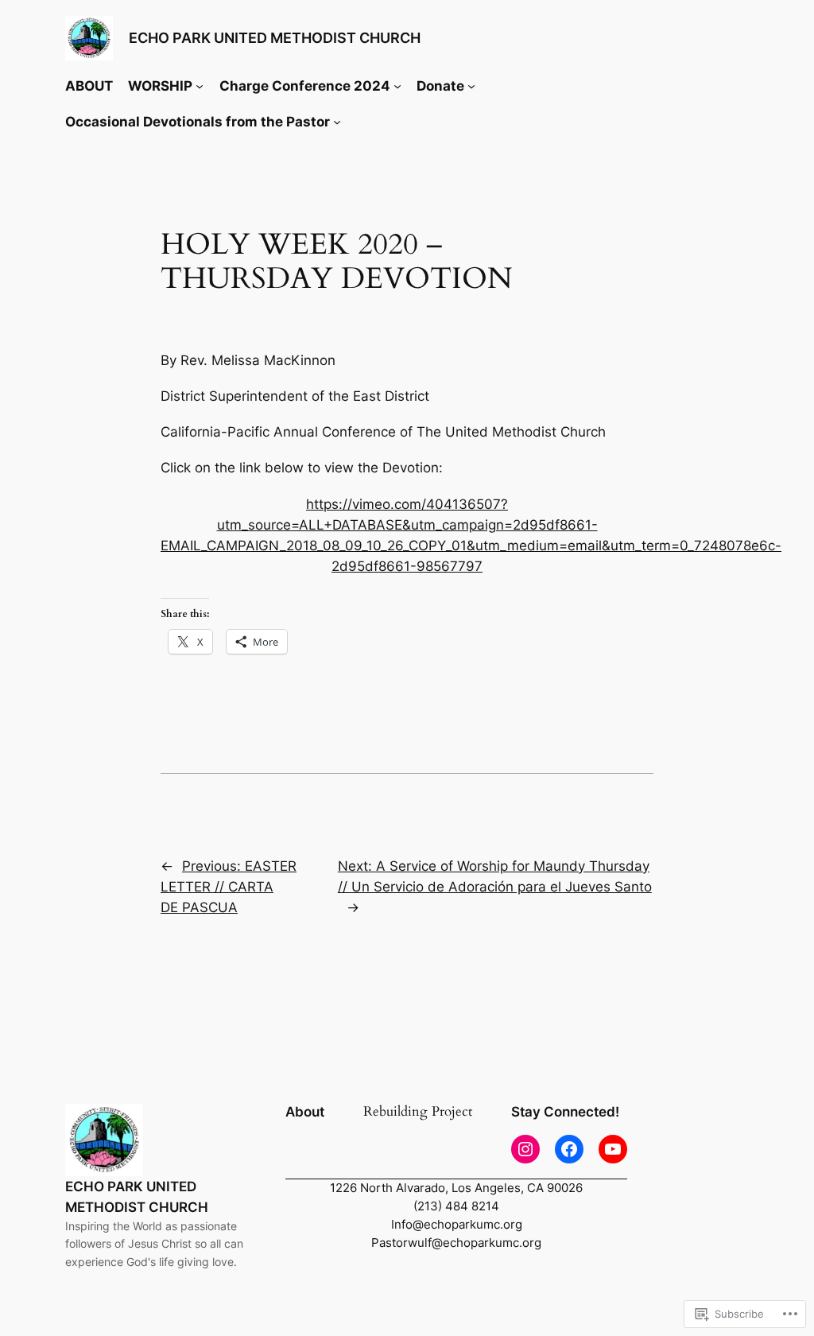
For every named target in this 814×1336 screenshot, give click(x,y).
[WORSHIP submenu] (200, 86)
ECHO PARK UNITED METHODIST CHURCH (275, 37)
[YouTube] (613, 1149)
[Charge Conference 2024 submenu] (397, 86)
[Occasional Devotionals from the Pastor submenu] (337, 122)
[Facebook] (569, 1149)
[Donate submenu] (471, 86)
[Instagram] (525, 1149)
